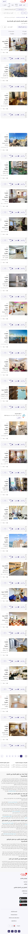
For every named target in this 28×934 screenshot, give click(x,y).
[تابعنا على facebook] (16, 931)
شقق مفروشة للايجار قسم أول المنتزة (10, 834)
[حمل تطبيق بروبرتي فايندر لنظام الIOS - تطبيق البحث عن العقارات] (23, 898)
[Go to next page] (2, 756)
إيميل (16, 58)
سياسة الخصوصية (14, 914)
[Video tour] (23, 546)
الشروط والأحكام (14, 911)
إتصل (22, 58)
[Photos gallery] (18, 44)
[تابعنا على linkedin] (9, 931)
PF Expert (25, 893)
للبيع (24, 5)
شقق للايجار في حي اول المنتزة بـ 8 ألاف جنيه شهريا (17, 767)
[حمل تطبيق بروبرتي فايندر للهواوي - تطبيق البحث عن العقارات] (23, 905)
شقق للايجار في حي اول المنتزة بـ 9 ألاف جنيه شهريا (17, 765)
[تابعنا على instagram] (19, 931)
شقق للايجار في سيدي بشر (12, 802)
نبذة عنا (25, 882)
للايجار (20, 5)
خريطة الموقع (14, 921)
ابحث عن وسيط (9, 5)
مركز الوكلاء (24, 891)
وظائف (25, 884)
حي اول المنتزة (21, 9)
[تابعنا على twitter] (12, 931)
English (18, 926)
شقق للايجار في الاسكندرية (20, 17)
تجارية (13, 5)
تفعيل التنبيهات (21, 27)
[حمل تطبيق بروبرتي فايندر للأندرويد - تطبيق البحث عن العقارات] (23, 901)
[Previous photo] (10, 44)
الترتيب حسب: (9, 27)
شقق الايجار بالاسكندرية (12, 791)
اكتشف (5, 5)
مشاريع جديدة (16, 5)
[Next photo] (26, 44)
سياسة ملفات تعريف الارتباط (14, 917)
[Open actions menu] (2, 58)
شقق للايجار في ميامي (16, 811)
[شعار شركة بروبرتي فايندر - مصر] (23, 1)
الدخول (4, 1)
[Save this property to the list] (5, 58)
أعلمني (19, 418)
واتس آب (10, 58)
